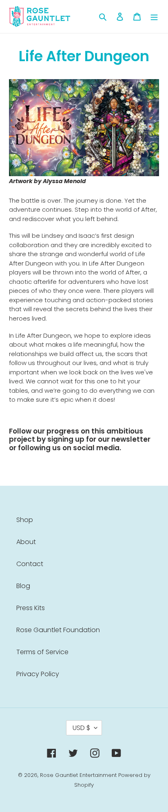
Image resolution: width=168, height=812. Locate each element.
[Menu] (154, 17)
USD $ (81, 727)
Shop (24, 519)
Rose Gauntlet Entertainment (78, 775)
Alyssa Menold (64, 181)
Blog (23, 586)
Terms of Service (42, 652)
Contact (29, 564)
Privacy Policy (37, 674)
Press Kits (30, 608)
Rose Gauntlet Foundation (58, 630)
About (26, 541)
